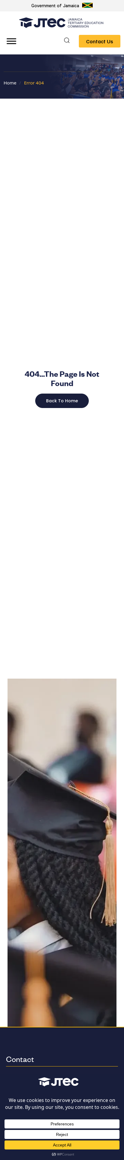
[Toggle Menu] (11, 41)
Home (10, 83)
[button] (67, 41)
